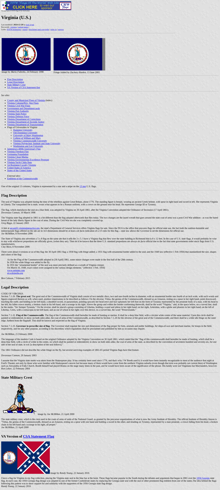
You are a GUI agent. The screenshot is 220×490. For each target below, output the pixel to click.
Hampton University (22, 130)
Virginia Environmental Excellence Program (28, 159)
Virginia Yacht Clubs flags (19, 162)
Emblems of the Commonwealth (22, 178)
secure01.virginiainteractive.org (25, 228)
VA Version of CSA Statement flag (23, 87)
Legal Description (15, 82)
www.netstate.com (16, 270)
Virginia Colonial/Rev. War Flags (23, 103)
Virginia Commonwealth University (30, 141)
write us (53, 29)
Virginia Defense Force (18, 116)
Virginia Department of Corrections (24, 119)
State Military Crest (16, 84)
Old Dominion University (25, 132)
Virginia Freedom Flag (18, 151)
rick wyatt (30, 25)
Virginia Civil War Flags (18, 105)
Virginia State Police (16, 114)
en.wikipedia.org (15, 273)
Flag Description (15, 79)
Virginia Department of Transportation (25, 124)
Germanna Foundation (17, 154)
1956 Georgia (203, 478)
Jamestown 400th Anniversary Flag (24, 149)
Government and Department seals (23, 108)
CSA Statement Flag (38, 436)
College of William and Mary (27, 138)
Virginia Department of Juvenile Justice (25, 122)
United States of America (19, 167)
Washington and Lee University (28, 146)
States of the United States (19, 170)
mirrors (61, 29)
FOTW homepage (14, 29)
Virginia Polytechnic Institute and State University (36, 143)
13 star (83, 186)
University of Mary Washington (28, 135)
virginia (13, 27)
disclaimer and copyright (39, 29)
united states (23, 27)
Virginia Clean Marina (17, 157)
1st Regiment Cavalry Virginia (21, 165)
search (25, 29)
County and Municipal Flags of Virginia (26, 100)
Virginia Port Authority (18, 111)
